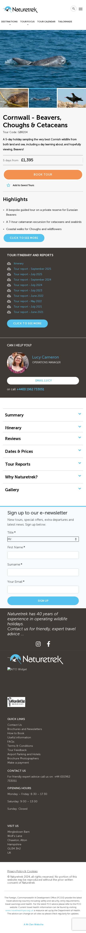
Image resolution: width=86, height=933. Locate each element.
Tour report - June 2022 (28, 295)
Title (11, 532)
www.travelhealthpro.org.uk (19, 910)
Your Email (15, 581)
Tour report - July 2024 (28, 285)
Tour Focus (27, 21)
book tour (43, 174)
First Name (16, 547)
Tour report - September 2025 (32, 268)
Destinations (9, 21)
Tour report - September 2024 (32, 279)
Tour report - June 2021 (28, 312)
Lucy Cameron (45, 357)
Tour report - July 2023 (28, 290)
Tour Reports (17, 464)
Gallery (12, 489)
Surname (14, 564)
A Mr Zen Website (33, 924)
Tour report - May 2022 (28, 301)
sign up (43, 600)
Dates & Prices (19, 451)
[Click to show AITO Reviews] (17, 669)
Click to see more (24, 237)
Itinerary (18, 263)
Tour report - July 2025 (28, 274)
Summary (14, 414)
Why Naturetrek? (21, 476)
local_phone (65, 8)
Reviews (13, 438)
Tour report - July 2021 (28, 306)
